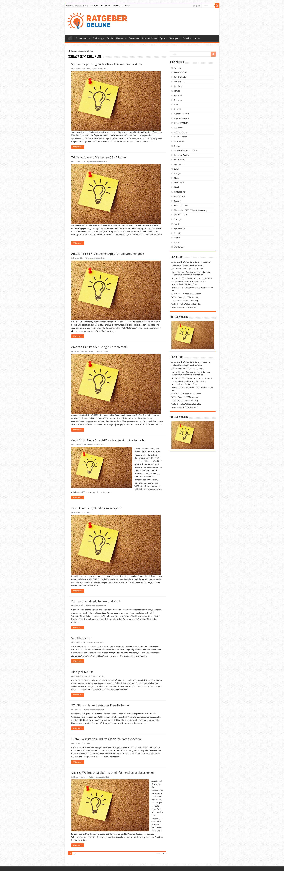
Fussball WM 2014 (181, 123)
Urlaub (197, 38)
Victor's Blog (176, 300)
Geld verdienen (180, 132)
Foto (176, 105)
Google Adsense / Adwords (186, 150)
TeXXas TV (175, 297)
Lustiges (177, 173)
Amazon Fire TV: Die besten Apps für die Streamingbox (107, 253)
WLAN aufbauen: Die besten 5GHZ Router (99, 157)
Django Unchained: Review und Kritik (96, 601)
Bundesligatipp (180, 77)
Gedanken (178, 127)
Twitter (177, 238)
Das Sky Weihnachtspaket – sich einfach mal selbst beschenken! (113, 772)
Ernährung (97, 38)
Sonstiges (174, 38)
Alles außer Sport (178, 269)
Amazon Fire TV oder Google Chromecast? (99, 347)
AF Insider (175, 262)
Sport (162, 38)
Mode (176, 178)
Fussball (177, 109)
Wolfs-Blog (176, 304)
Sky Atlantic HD (81, 638)
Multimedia (179, 183)
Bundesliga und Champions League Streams (190, 272)
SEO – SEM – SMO (181, 206)
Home (127, 6)
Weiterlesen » (77, 147)
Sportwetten (179, 228)
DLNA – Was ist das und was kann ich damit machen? (106, 739)
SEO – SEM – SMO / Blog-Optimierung (190, 210)
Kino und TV (179, 164)
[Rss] (194, 6)
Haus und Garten (149, 38)
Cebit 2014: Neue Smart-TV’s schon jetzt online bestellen (108, 440)
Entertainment (82, 38)
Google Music (177, 282)
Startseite (94, 6)
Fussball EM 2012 (181, 114)
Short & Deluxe (180, 215)
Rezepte (177, 201)
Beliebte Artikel (180, 72)
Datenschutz (117, 6)
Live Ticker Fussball (179, 288)
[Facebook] (196, 6)
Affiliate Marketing (179, 265)
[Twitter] (199, 6)
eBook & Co (179, 82)
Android (177, 68)
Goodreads (176, 278)
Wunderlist (176, 307)
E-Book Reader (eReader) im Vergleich (96, 508)
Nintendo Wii (179, 192)
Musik (176, 187)
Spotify (174, 294)
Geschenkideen (180, 137)
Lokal (176, 169)
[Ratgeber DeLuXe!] (99, 20)
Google (177, 146)
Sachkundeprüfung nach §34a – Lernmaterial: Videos (106, 64)
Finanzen (120, 38)
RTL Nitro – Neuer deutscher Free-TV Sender (100, 705)
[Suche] (217, 5)
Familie (110, 38)
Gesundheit (134, 38)
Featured (178, 95)
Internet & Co (180, 160)
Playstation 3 (179, 196)
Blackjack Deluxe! (82, 672)
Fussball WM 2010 (181, 118)
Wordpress (179, 247)
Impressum (105, 6)
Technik (186, 38)
